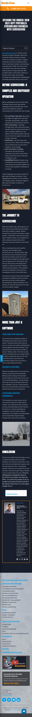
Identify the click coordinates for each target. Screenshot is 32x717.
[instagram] (9, 700)
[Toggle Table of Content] (25, 48)
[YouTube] (27, 560)
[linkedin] (19, 700)
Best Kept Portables (8, 53)
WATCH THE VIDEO (11, 683)
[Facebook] (24, 560)
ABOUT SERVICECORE (11, 622)
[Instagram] (22, 560)
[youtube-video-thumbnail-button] (15, 657)
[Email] (19, 560)
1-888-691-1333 (6, 695)
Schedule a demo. (12, 494)
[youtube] (14, 700)
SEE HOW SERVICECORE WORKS (15, 580)
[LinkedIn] (17, 560)
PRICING (5, 649)
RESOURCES (7, 636)
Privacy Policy (14, 709)
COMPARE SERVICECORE (12, 652)
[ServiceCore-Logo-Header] (8, 2)
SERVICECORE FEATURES (12, 584)
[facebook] (4, 700)
